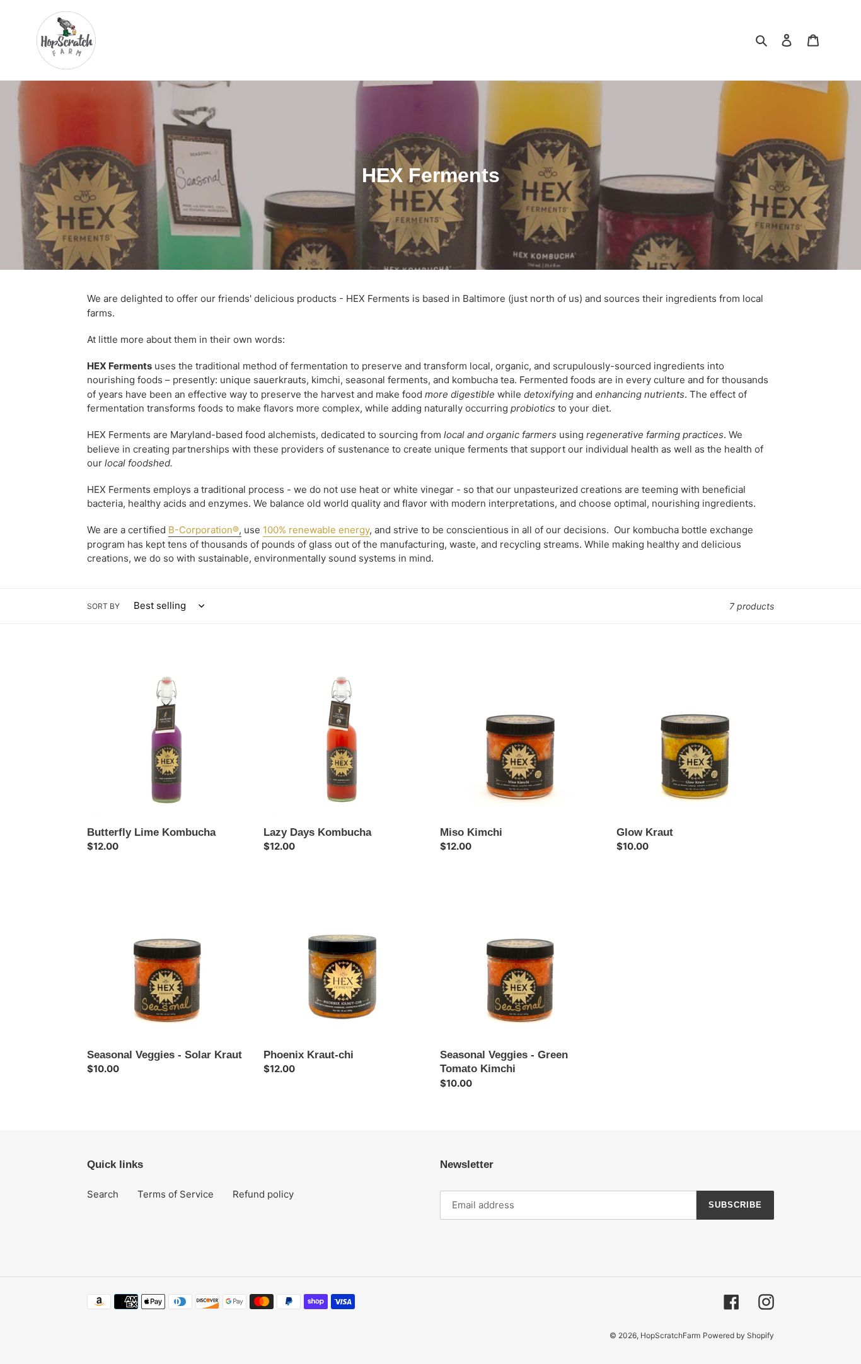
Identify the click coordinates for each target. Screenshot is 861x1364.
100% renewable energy (316, 530)
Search (102, 1194)
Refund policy (263, 1194)
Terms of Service (175, 1194)
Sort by (103, 606)
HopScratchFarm (670, 1335)
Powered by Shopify (738, 1335)
